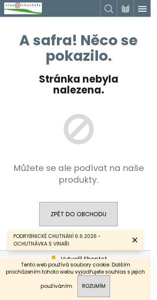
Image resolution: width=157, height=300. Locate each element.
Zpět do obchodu (78, 214)
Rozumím (94, 286)
